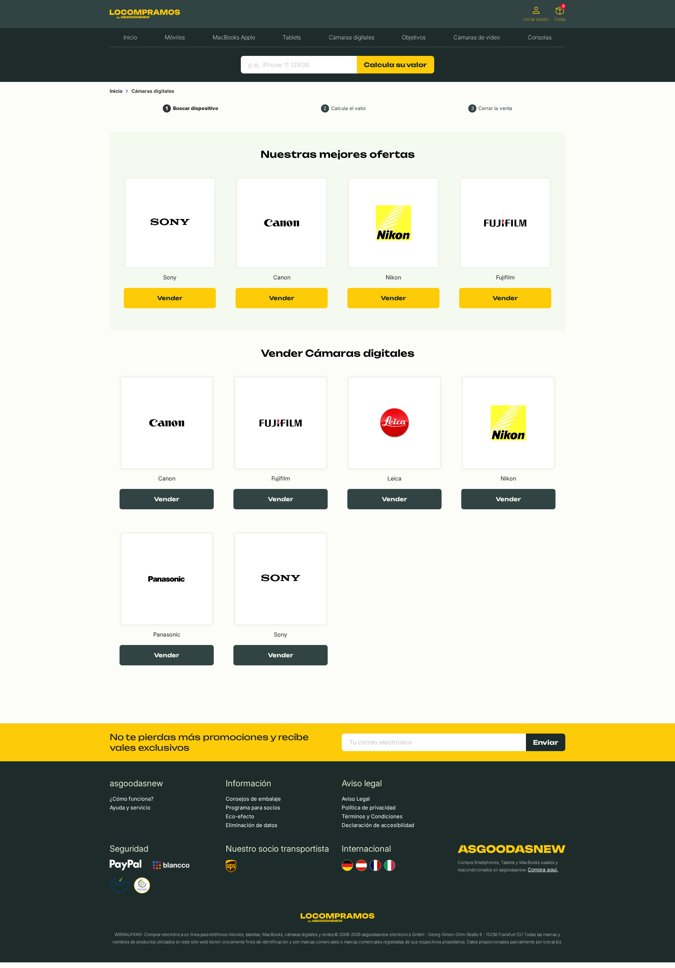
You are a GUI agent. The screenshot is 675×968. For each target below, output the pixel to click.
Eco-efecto (240, 816)
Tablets (292, 37)
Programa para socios (253, 807)
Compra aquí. (543, 869)
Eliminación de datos (251, 825)
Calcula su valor (395, 65)
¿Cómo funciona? (132, 798)
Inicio (130, 37)
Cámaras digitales (351, 37)
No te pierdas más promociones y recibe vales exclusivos (209, 742)
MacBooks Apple (234, 37)
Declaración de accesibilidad (378, 825)
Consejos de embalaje (253, 798)
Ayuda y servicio (130, 807)
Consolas (540, 37)
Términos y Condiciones (372, 816)
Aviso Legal (356, 798)
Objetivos (414, 37)
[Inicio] (145, 13)
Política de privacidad (369, 807)
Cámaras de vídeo (477, 37)
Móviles (175, 37)
